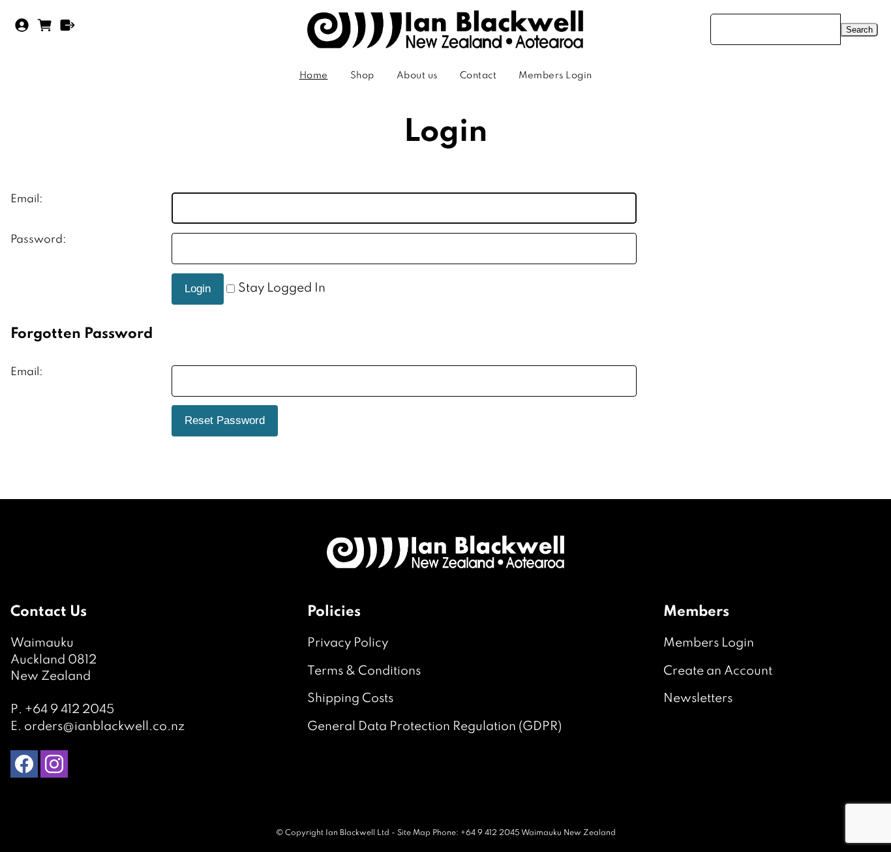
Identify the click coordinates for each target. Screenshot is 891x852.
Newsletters (697, 698)
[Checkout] (67, 29)
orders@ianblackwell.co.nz (104, 726)
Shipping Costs (350, 698)
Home (313, 75)
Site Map (413, 833)
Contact (478, 75)
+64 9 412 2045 (69, 709)
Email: (26, 199)
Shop (362, 75)
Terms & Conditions (364, 671)
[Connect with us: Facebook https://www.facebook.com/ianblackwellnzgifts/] (24, 767)
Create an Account (717, 671)
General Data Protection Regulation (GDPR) (434, 726)
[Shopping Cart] (44, 29)
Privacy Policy (347, 643)
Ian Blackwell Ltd (357, 833)
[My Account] (21, 29)
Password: (38, 239)
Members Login (555, 75)
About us (417, 75)
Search (859, 30)
